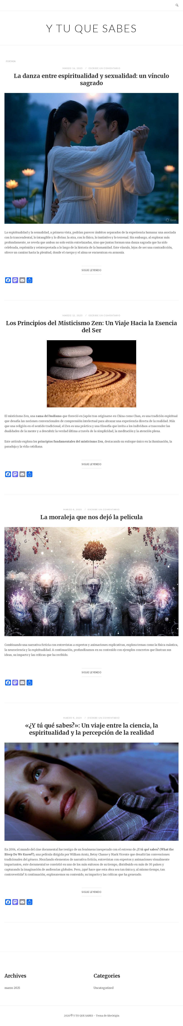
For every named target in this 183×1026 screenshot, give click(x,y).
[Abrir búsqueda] (177, 5)
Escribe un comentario (105, 68)
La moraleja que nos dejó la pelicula (91, 517)
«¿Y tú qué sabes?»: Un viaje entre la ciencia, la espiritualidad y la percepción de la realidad (91, 729)
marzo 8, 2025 (73, 509)
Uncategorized (103, 988)
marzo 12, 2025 (73, 315)
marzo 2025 (12, 988)
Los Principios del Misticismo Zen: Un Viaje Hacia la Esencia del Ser (91, 327)
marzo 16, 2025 (73, 68)
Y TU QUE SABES (91, 28)
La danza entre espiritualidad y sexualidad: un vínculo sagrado (91, 79)
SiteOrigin (113, 1015)
